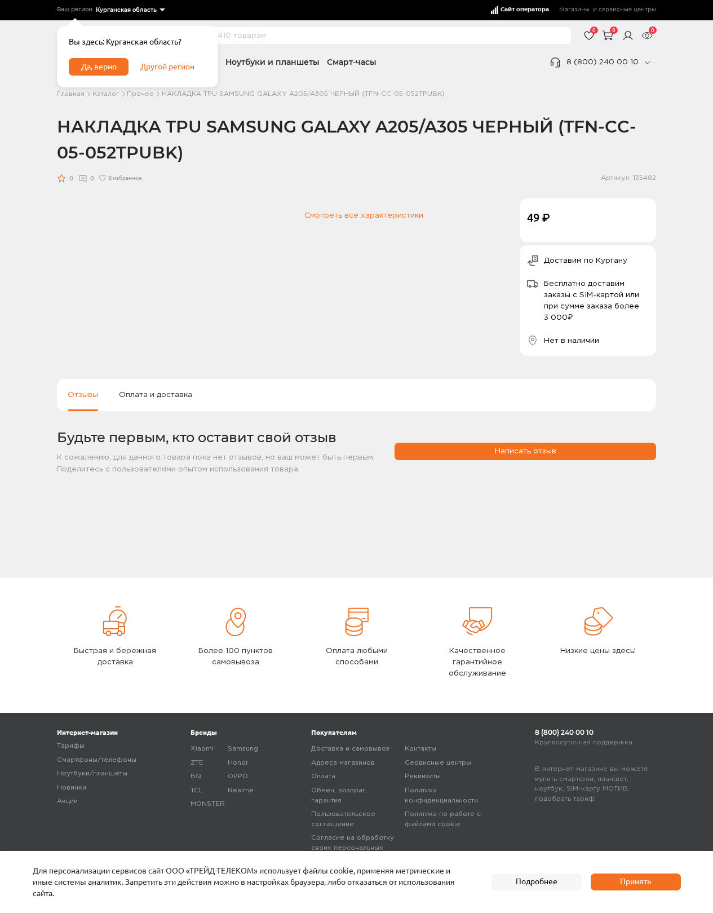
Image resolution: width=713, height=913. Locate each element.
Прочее (140, 94)
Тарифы (71, 746)
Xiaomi (202, 749)
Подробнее (536, 881)
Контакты (420, 749)
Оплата (323, 776)
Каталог (105, 94)
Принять (635, 881)
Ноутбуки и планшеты (272, 62)
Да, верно (99, 66)
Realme (241, 790)
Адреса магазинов (343, 763)
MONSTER (208, 804)
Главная (71, 94)
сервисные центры (627, 9)
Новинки (71, 787)
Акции (67, 801)
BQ (196, 776)
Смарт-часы (352, 62)
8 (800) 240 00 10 (602, 62)
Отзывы (83, 394)
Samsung (243, 749)
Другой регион (167, 66)
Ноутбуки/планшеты (92, 773)
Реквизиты (423, 776)
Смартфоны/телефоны (96, 760)
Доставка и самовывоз (350, 749)
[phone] (647, 63)
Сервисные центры (438, 763)
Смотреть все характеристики (363, 215)
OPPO (238, 776)
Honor (238, 763)
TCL (197, 790)
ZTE (197, 763)
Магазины (574, 9)
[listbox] (130, 10)
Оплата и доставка (155, 394)
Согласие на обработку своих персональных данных (352, 848)
